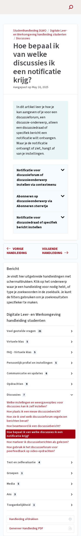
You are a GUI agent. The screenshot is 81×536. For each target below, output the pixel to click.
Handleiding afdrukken (23, 519)
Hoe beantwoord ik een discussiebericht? (33, 426)
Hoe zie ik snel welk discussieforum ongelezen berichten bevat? (37, 419)
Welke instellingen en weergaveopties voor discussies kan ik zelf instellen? (35, 404)
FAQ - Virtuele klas (21, 352)
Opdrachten (17, 384)
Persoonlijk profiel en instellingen (32, 363)
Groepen (14, 473)
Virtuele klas (17, 341)
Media (13, 484)
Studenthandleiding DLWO (29, 31)
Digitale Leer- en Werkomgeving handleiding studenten (40, 33)
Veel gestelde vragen (24, 331)
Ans (11, 494)
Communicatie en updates (27, 373)
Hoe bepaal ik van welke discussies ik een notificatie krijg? (37, 63)
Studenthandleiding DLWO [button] (20, 5)
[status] (40, 130)
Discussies (23, 38)
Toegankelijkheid (21, 505)
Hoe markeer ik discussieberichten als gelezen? (38, 442)
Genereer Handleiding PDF (26, 528)
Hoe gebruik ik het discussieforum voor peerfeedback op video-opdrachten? (32, 449)
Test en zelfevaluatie (23, 462)
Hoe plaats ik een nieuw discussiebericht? (34, 411)
